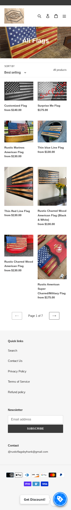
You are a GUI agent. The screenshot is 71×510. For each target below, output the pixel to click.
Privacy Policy (17, 371)
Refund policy (16, 392)
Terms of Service (19, 381)
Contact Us (15, 360)
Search (12, 350)
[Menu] (64, 16)
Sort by (9, 66)
